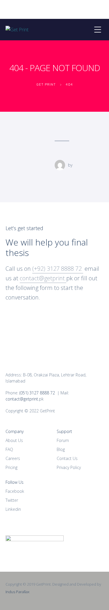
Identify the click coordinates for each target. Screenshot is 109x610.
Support (64, 431)
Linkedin (13, 509)
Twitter (12, 500)
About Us (14, 440)
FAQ (9, 449)
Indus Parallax (17, 591)
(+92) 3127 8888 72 (57, 268)
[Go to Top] (97, 597)
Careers (13, 458)
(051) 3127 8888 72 (37, 393)
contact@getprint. (43, 278)
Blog (61, 449)
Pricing (11, 467)
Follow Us (15, 482)
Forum (63, 440)
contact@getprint (22, 399)
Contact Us (67, 458)
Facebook (15, 491)
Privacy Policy (69, 467)
